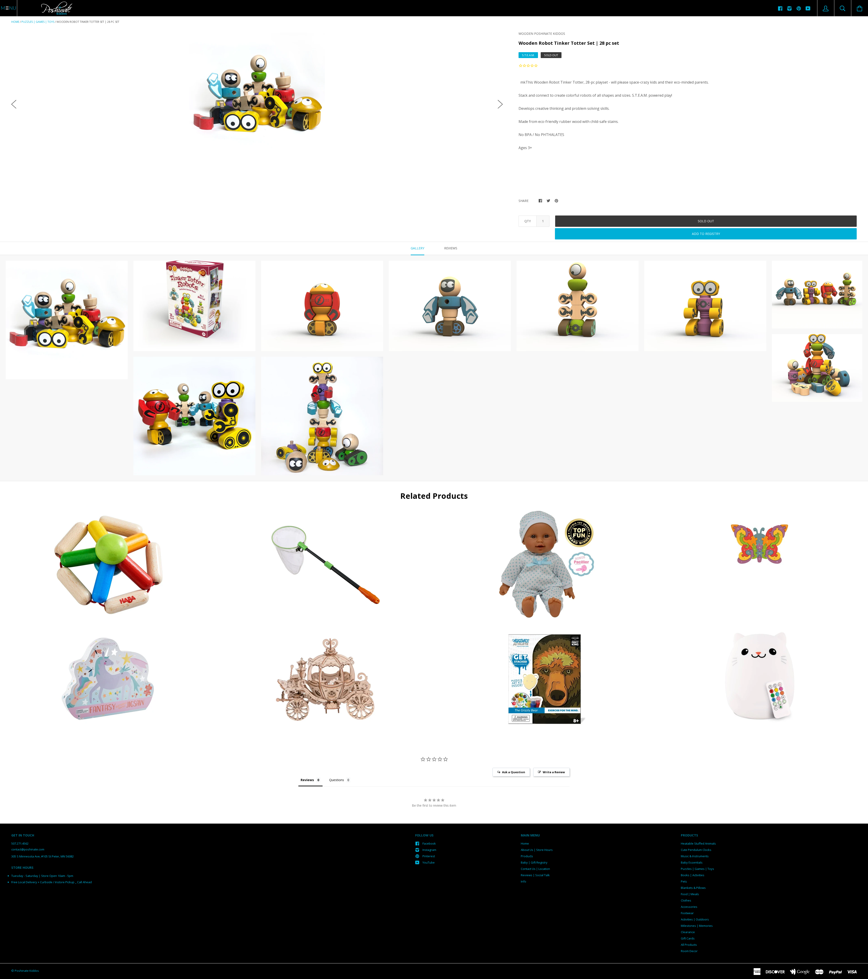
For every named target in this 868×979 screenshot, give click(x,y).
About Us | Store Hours (537, 850)
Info (523, 881)
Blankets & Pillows (693, 888)
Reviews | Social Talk (535, 875)
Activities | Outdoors (695, 919)
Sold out (706, 221)
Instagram (429, 850)
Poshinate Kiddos (27, 971)
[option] (257, 100)
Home (15, 22)
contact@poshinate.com (27, 849)
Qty (527, 221)
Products (527, 856)
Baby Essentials (692, 862)
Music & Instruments (695, 856)
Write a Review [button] (554, 772)
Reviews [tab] (450, 248)
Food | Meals (690, 894)
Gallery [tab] (417, 248)
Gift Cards (688, 938)
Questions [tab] (336, 780)
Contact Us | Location (535, 869)
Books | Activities (692, 875)
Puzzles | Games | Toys (37, 22)
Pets (684, 881)
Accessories (689, 907)
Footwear (687, 913)
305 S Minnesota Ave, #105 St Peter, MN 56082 (42, 856)
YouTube (428, 862)
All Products (689, 945)
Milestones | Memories (697, 926)
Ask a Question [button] (513, 772)
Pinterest (428, 856)
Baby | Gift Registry (534, 862)
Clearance (688, 932)
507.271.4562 (19, 843)
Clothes (686, 900)
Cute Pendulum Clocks (696, 850)
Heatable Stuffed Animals (698, 843)
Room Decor (689, 951)
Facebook (429, 843)
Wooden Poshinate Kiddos (542, 33)
